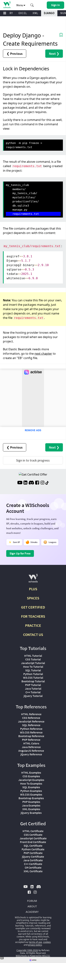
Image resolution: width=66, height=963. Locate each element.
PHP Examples (31, 802)
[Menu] (5, 13)
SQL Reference (31, 725)
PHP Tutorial (33, 685)
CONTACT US (33, 634)
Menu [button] (20, 5)
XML (35, 13)
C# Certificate (33, 867)
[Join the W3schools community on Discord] (31, 483)
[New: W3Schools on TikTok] (47, 483)
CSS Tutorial (33, 659)
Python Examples (31, 791)
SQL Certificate (33, 845)
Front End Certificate (33, 842)
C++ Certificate (33, 864)
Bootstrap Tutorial (33, 681)
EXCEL (23, 13)
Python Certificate (33, 849)
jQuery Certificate (33, 856)
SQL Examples (31, 787)
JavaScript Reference (31, 721)
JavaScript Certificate (33, 838)
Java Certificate (33, 860)
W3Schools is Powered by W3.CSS (33, 955)
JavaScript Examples (31, 780)
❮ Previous (15, 54)
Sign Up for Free (20, 553)
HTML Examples (31, 772)
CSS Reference (31, 718)
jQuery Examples (31, 813)
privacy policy (35, 944)
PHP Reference (31, 739)
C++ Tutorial (33, 692)
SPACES (33, 598)
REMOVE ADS (33, 430)
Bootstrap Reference (31, 736)
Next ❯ (54, 54)
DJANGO (49, 13)
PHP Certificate (33, 853)
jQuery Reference (31, 754)
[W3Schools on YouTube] (19, 483)
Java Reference (31, 747)
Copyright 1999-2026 (27, 950)
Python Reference (31, 729)
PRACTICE (33, 625)
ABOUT (32, 906)
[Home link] (7, 5)
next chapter (43, 354)
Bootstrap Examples (31, 798)
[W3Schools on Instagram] (42, 483)
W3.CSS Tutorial (33, 677)
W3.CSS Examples (31, 794)
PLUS (33, 589)
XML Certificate (33, 871)
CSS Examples (31, 776)
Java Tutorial (33, 688)
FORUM (32, 901)
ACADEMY (32, 912)
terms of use (35, 942)
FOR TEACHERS (33, 616)
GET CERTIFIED (33, 607)
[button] (32, 5)
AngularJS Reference (31, 750)
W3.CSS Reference (31, 732)
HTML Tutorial (33, 655)
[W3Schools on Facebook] (37, 483)
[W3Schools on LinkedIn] (25, 483)
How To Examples (31, 783)
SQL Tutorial (33, 670)
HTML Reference (31, 714)
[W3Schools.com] (33, 579)
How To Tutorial (33, 666)
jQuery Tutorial (33, 696)
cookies (47, 942)
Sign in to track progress (33, 460)
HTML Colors (31, 743)
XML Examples (31, 809)
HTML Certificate (33, 831)
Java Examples (31, 805)
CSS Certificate (33, 834)
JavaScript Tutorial (33, 663)
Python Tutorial (33, 674)
